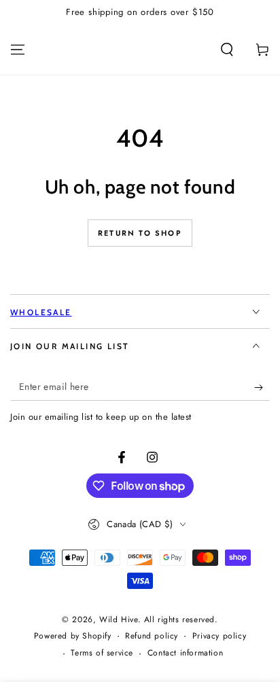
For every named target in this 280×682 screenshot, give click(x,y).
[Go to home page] (140, 50)
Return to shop (140, 233)
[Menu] (17, 49)
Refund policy (151, 636)
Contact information (185, 653)
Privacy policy (219, 636)
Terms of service (102, 653)
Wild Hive (118, 619)
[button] (227, 49)
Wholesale (41, 312)
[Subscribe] (262, 387)
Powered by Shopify (72, 636)
